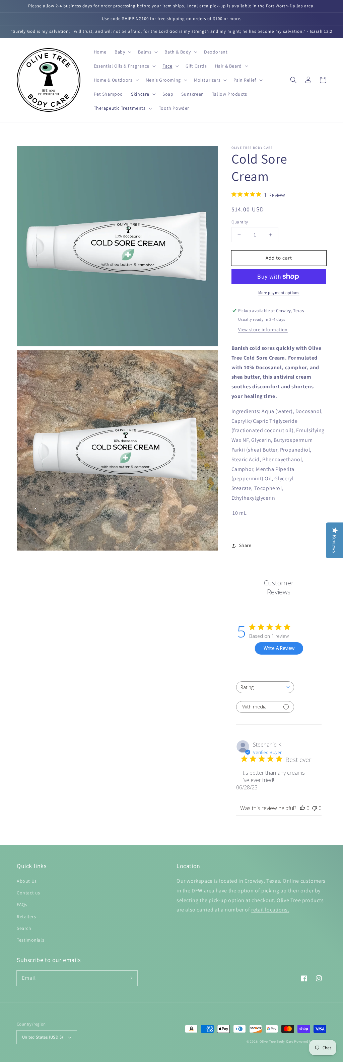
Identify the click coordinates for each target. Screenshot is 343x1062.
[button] (122, 52)
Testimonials (30, 940)
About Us (27, 881)
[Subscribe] (130, 978)
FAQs (22, 904)
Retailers (26, 916)
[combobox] (265, 687)
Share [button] (245, 545)
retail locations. (270, 909)
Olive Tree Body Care (276, 1041)
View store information (263, 329)
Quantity (239, 222)
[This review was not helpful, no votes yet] (314, 808)
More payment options (278, 292)
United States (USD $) (42, 1037)
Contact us (28, 893)
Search (24, 928)
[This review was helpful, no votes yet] (302, 808)
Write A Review (279, 648)
